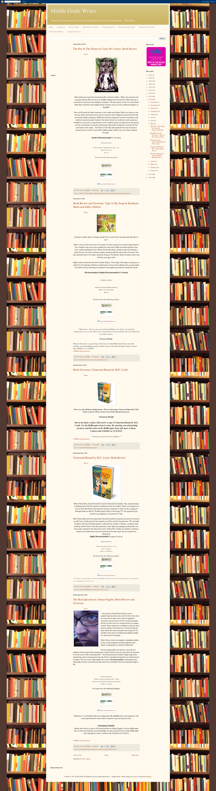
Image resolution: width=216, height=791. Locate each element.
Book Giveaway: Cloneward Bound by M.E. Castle (100, 369)
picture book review (84, 360)
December (154, 102)
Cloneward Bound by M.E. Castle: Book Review (99, 457)
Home (107, 755)
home (51, 27)
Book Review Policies (91, 27)
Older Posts (135, 755)
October (153, 108)
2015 (150, 93)
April (152, 161)
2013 (150, 99)
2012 (150, 174)
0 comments (94, 190)
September (154, 111)
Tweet (86, 54)
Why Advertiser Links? (127, 27)
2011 (150, 177)
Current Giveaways (74, 31)
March (153, 164)
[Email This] (106, 190)
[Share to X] (110, 190)
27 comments (95, 445)
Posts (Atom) (86, 759)
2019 (150, 81)
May (152, 123)
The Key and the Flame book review (119, 193)
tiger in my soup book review (99, 360)
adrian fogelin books (84, 749)
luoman (135, 776)
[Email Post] (101, 190)
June (152, 120)
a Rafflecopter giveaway (81, 351)
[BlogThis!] (108, 190)
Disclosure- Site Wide (146, 27)
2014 (150, 96)
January (153, 170)
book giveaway (95, 749)
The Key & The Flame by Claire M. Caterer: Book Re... (157, 128)
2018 (150, 84)
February (154, 167)
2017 (150, 87)
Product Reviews (109, 27)
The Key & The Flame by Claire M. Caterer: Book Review (105, 48)
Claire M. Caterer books (85, 193)
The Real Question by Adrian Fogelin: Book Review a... (157, 155)
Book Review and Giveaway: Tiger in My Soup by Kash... (157, 135)
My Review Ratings (56, 31)
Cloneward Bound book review (87, 590)
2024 (150, 75)
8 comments (94, 746)
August (153, 114)
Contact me (61, 27)
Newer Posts (78, 755)
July (152, 117)
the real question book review (108, 749)
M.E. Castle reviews (102, 590)
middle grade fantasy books (101, 193)
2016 (150, 90)
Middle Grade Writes (73, 10)
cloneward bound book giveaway (88, 448)
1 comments (95, 586)
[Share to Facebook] (112, 190)
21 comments (95, 357)
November (154, 105)
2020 (150, 78)
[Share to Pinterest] (114, 190)
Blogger (148, 776)
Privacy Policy (74, 27)
